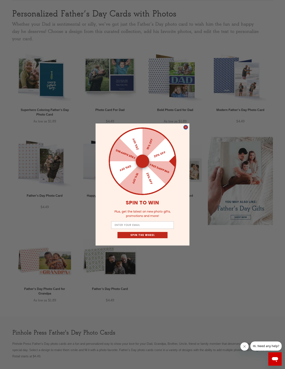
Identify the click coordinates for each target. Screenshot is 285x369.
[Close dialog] (186, 127)
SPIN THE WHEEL (142, 235)
